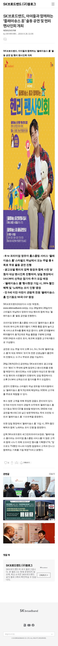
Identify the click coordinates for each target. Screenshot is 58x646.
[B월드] (25, 625)
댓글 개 (6, 555)
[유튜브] (29, 625)
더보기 (52, 474)
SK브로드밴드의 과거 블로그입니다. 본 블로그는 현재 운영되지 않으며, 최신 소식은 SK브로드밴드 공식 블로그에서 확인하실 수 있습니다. (21, 574)
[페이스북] (33, 625)
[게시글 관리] (16, 463)
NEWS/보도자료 (9, 30)
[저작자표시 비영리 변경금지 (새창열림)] (35, 463)
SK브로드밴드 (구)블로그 (19, 4)
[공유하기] (12, 463)
